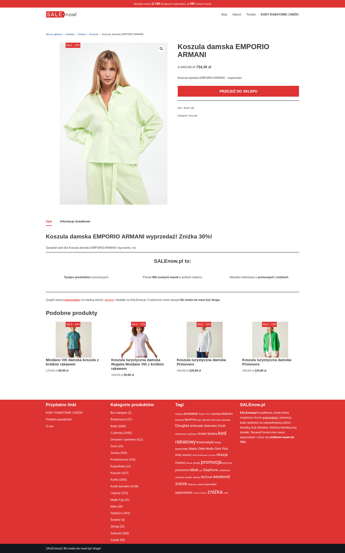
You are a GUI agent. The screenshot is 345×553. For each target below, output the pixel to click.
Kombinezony (119, 459)
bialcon (227, 414)
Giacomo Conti (214, 426)
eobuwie (196, 426)
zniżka (215, 492)
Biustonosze (118, 419)
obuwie (109, 299)
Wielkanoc (192, 484)
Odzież (236, 14)
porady (196, 463)
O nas (49, 426)
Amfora (179, 414)
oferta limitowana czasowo (204, 455)
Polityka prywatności (59, 419)
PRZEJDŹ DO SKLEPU (238, 91)
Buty (224, 14)
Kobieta (70, 34)
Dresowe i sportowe (123, 439)
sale (200, 470)
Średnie (116, 519)
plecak (189, 463)
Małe (114, 506)
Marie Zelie (197, 448)
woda (200, 484)
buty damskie (204, 420)
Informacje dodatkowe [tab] (75, 221)
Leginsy (116, 493)
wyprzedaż (210, 484)
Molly (178, 454)
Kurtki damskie (120, 486)
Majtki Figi (117, 499)
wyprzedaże (183, 492)
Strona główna (54, 34)
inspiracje (192, 434)
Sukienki (116, 533)
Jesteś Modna (207, 433)
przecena (181, 470)
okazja (222, 454)
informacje (180, 434)
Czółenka (117, 432)
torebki (188, 477)
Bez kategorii (119, 412)
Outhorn (180, 462)
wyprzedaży (72, 299)
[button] (161, 49)
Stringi (115, 526)
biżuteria (179, 420)
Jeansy (115, 452)
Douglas (182, 425)
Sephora (210, 470)
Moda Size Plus (217, 448)
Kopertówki (118, 466)
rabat (193, 470)
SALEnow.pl (54, 548)
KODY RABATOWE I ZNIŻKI (64, 412)
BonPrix (190, 419)
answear (190, 413)
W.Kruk (206, 477)
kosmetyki (205, 442)
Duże (114, 446)
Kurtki (114, 479)
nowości (187, 454)
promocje (227, 463)
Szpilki (115, 539)
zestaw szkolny (200, 493)
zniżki (225, 493)
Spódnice (117, 513)
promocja (211, 462)
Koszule (93, 34)
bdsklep (216, 413)
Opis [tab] (49, 221)
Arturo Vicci (205, 414)
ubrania (196, 477)
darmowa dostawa (220, 420)
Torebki (251, 14)
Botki (114, 426)
